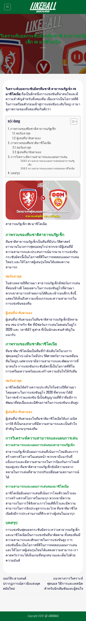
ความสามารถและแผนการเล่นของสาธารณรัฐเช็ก (51, 162)
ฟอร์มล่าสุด (23, 133)
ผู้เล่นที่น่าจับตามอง (29, 138)
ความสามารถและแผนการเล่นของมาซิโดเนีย (51, 168)
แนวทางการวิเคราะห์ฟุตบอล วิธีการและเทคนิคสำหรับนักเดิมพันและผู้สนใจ (63, 583)
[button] (71, 122)
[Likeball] (43, 7)
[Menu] (7, 7)
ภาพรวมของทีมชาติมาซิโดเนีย (31, 142)
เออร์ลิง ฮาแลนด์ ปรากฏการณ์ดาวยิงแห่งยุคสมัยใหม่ (21, 583)
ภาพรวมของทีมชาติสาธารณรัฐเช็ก (33, 128)
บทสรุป (15, 173)
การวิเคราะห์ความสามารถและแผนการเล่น (39, 156)
